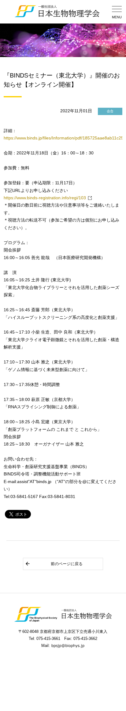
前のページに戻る (67, 563)
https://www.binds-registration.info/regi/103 (45, 198)
